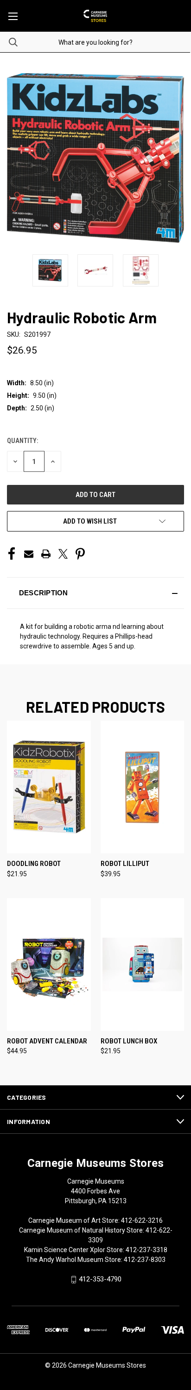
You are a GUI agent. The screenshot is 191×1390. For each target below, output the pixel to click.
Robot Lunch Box (129, 1041)
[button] (95, 593)
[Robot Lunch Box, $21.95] (142, 964)
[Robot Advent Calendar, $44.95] (49, 964)
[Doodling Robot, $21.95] (49, 787)
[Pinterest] (80, 553)
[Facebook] (11, 553)
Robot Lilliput (125, 863)
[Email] (28, 553)
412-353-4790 (100, 1279)
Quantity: (22, 440)
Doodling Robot (34, 863)
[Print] (46, 553)
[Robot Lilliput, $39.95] (142, 787)
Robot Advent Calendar (47, 1041)
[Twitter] (63, 553)
